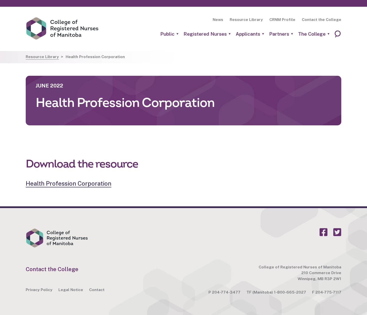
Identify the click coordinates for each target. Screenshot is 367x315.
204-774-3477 (226, 292)
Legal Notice (70, 289)
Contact (97, 289)
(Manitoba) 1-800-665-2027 (279, 292)
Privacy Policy (39, 289)
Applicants (248, 34)
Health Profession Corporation (68, 183)
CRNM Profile (282, 19)
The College (312, 34)
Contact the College (321, 19)
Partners (279, 34)
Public (167, 34)
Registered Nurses (205, 34)
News (218, 19)
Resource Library (246, 19)
